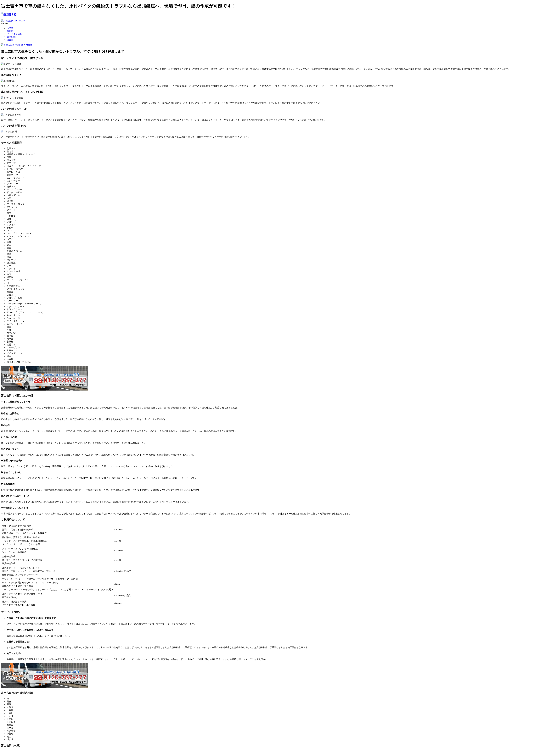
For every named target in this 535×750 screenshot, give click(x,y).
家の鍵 (10, 31)
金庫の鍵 (11, 37)
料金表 (10, 39)
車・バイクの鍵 (14, 34)
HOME (10, 28)
